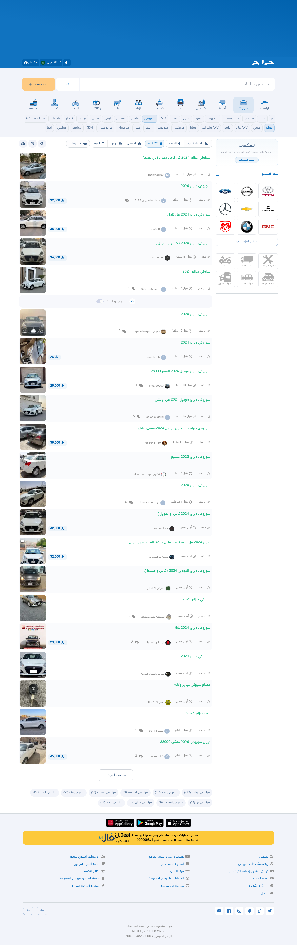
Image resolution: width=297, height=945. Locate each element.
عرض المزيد (249, 242)
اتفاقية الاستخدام (172, 864)
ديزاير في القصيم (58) (103, 792)
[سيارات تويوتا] (268, 191)
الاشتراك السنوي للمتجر (84, 857)
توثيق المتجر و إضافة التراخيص (248, 871)
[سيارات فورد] (225, 191)
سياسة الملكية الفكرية (85, 886)
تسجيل (263, 857)
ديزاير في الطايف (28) (171, 802)
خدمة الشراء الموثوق (86, 864)
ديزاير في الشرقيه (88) (135, 792)
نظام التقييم (91, 871)
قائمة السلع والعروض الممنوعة (79, 879)
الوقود (113, 143)
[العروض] (23, 143)
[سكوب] (32, 144)
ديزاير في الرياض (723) (197, 792)
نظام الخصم (260, 879)
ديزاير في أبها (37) (200, 802)
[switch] (100, 301)
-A (28, 911)
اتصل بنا (262, 893)
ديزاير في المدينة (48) (45, 792)
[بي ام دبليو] (246, 227)
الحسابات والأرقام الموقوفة (166, 879)
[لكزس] (268, 209)
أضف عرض (41, 84)
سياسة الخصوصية (172, 886)
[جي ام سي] (268, 227)
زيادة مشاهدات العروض (253, 864)
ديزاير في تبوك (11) (111, 802)
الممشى (131, 143)
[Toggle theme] (67, 62)
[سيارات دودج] (225, 227)
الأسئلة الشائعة (258, 886)
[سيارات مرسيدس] (225, 209)
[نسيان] (246, 191)
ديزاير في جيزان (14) (141, 802)
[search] (67, 84)
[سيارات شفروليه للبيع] (246, 209)
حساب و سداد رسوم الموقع (166, 857)
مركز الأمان (177, 871)
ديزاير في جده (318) (166, 792)
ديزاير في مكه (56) (73, 792)
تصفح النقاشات (246, 160)
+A (42, 911)
